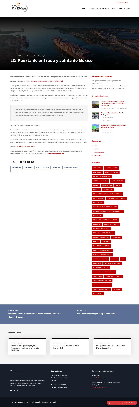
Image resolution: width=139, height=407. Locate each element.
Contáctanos (124, 9)
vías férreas (98, 293)
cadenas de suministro (101, 176)
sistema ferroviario (100, 267)
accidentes (97, 168)
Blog (114, 9)
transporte (97, 276)
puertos (14, 170)
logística (46, 167)
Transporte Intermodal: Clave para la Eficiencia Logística (110, 347)
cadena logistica (111, 172)
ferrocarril (108, 189)
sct (122, 259)
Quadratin (20, 146)
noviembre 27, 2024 (108, 117)
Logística (45, 56)
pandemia (106, 241)
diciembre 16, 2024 (108, 108)
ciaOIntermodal (29, 56)
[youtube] (17, 390)
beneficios (97, 172)
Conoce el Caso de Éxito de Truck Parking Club (66, 347)
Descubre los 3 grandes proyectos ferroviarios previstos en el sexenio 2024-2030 (112, 103)
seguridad (97, 263)
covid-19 (96, 189)
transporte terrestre (101, 289)
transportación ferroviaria (103, 272)
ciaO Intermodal (118, 181)
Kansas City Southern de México (105, 220)
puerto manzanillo (100, 259)
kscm (37, 167)
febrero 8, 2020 (15, 56)
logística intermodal (101, 228)
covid (118, 185)
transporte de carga (113, 276)
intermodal (28, 167)
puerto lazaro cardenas (102, 250)
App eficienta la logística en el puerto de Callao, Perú (45, 81)
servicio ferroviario (112, 263)
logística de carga (111, 224)
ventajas (117, 289)
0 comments (55, 56)
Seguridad (97, 155)
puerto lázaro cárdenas (71, 167)
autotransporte (16, 167)
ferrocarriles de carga (116, 198)
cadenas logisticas (100, 181)
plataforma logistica (101, 246)
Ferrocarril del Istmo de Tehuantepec (107, 194)
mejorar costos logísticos (103, 233)
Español (125, 2)
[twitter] (14, 390)
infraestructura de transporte (105, 207)
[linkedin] (11, 390)
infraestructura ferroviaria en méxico (107, 211)
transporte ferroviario (102, 280)
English (119, 2)
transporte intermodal (101, 285)
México (95, 241)
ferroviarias (98, 202)
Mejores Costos (99, 152)
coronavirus (107, 185)
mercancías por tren (101, 237)
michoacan (56, 167)
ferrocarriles (98, 198)
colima (95, 185)
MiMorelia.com (30, 146)
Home (84, 9)
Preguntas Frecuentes (99, 9)
